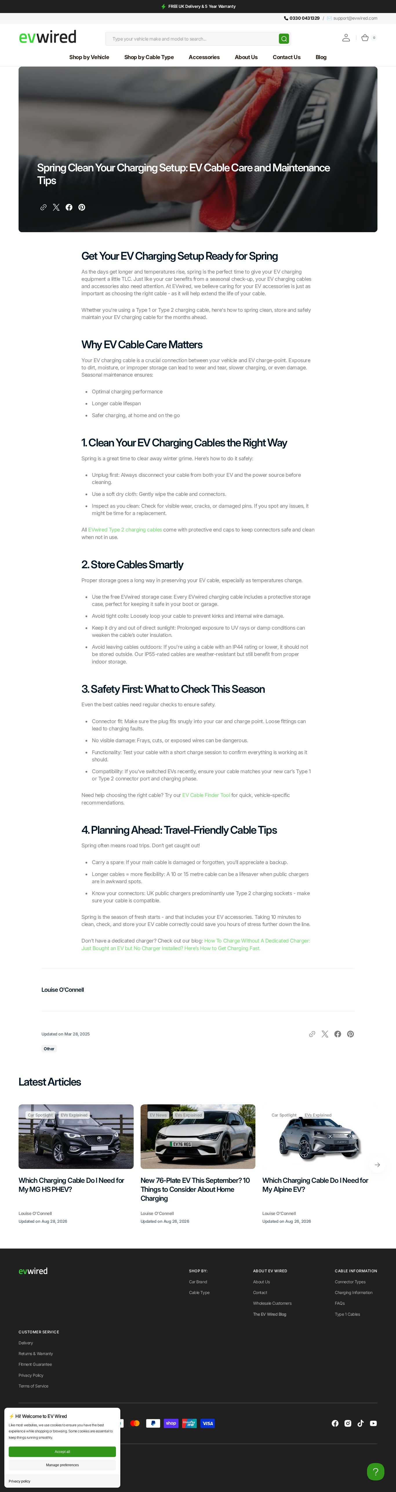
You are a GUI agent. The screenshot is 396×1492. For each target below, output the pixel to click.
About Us (261, 1281)
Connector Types (350, 1281)
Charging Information (353, 1292)
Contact (260, 1292)
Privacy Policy (31, 1375)
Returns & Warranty (36, 1353)
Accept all (62, 1452)
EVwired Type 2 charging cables (125, 530)
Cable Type (199, 1292)
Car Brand (198, 1281)
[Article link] (76, 1164)
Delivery (26, 1342)
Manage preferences (62, 1465)
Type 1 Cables (347, 1314)
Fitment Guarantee (35, 1364)
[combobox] (198, 39)
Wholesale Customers (272, 1303)
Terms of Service (33, 1385)
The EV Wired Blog (269, 1314)
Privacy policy (19, 1481)
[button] (346, 37)
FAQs (339, 1303)
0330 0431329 (305, 18)
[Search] (284, 39)
